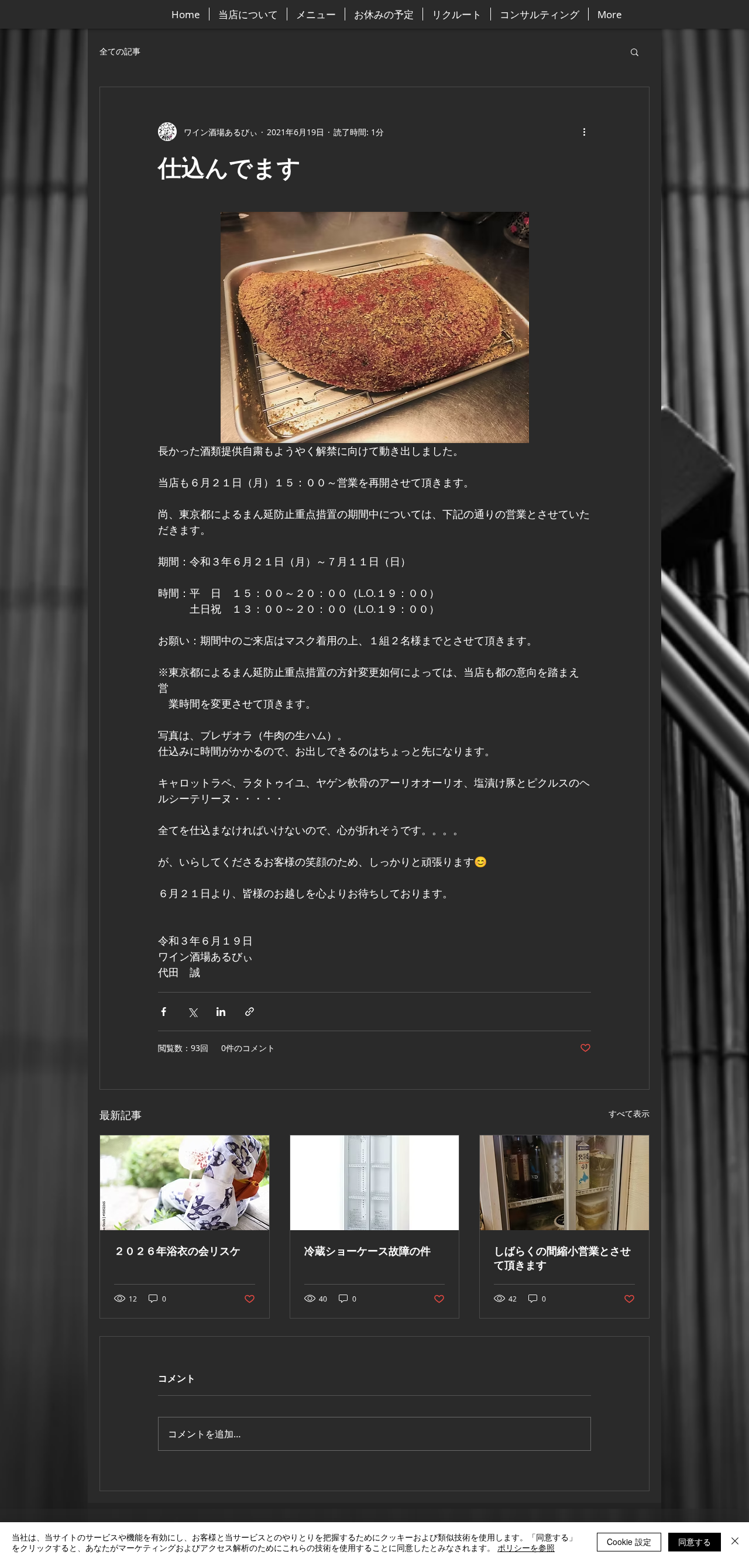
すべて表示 (629, 1113)
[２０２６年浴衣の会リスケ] (184, 1182)
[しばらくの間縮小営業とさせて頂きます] (564, 1182)
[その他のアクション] (584, 132)
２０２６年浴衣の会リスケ (177, 1251)
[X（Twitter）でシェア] (192, 1011)
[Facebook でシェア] (163, 1011)
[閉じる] (735, 1542)
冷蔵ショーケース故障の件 (367, 1251)
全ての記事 (119, 51)
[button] (634, 51)
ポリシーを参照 (526, 1547)
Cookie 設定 (629, 1541)
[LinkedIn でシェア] (220, 1011)
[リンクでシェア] (249, 1011)
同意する (694, 1541)
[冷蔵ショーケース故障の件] (374, 1182)
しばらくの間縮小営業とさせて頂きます (562, 1258)
